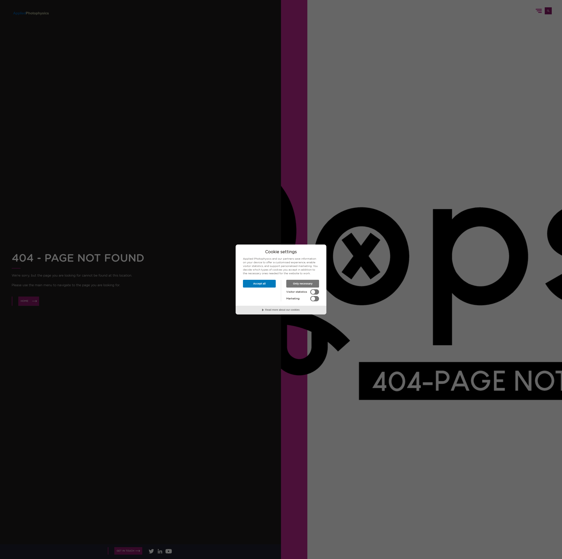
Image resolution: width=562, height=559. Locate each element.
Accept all (259, 283)
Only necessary (302, 283)
